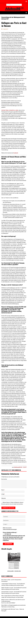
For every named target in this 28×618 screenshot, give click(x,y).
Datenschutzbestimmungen (10, 529)
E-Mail (2, 494)
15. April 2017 (5, 29)
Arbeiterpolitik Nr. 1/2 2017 (20, 467)
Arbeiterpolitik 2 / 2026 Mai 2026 (14, 571)
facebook (15, 153)
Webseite (3, 498)
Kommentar (4, 479)
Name (2, 489)
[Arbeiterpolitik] (14, 10)
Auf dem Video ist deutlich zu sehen (9, 110)
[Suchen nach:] (14, 4)
